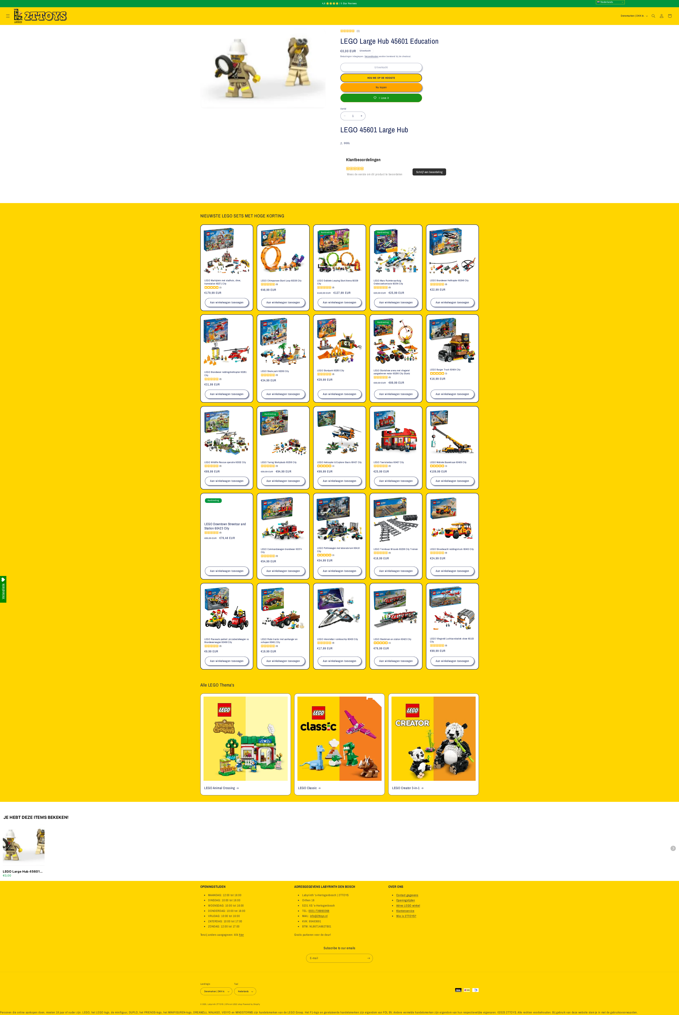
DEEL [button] (347, 143)
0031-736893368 (319, 911)
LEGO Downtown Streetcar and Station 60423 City (225, 526)
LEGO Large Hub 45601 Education (21, 872)
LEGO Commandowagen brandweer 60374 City (281, 550)
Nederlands (606, 2)
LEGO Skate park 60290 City (275, 371)
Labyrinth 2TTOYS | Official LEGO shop (225, 1004)
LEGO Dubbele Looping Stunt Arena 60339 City (337, 282)
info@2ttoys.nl (319, 916)
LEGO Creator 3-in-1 (406, 788)
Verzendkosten (372, 56)
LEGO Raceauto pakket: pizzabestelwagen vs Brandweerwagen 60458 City (226, 641)
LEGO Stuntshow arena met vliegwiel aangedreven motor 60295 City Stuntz (392, 372)
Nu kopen (381, 87)
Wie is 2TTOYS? (406, 916)
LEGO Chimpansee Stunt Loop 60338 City (281, 280)
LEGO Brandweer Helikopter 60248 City (449, 280)
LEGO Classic (307, 788)
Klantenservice (405, 911)
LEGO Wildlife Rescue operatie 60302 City (225, 462)
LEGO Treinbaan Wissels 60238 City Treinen (396, 548)
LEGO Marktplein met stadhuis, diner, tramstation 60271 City (222, 282)
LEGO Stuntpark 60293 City (330, 370)
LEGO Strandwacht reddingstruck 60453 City (452, 548)
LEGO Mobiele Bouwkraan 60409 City (448, 462)
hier (241, 934)
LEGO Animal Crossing (219, 788)
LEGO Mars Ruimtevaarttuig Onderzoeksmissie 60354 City (388, 282)
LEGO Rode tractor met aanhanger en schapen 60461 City (279, 641)
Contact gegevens (407, 895)
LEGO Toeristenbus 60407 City (389, 462)
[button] (8, 16)
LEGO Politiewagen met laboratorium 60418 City (338, 550)
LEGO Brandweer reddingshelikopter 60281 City (225, 374)
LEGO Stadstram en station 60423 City (392, 639)
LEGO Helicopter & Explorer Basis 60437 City (339, 462)
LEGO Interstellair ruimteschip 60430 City (337, 639)
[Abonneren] (369, 958)
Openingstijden (405, 900)
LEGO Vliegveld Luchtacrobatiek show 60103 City (452, 640)
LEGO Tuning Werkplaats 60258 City (279, 462)
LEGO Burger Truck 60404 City (445, 369)
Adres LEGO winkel (408, 905)
